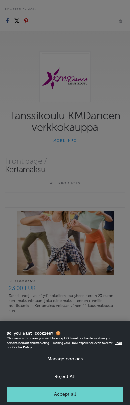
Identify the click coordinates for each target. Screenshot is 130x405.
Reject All (64, 376)
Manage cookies (65, 358)
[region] (65, 363)
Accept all (65, 394)
